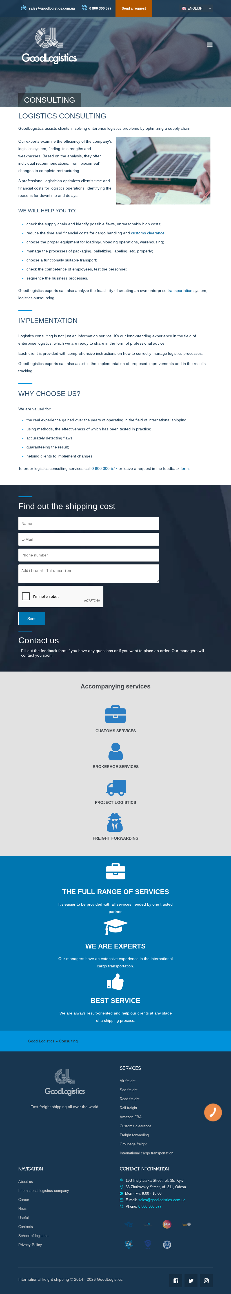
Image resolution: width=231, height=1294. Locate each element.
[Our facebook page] (175, 1280)
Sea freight (128, 1090)
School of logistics (33, 1236)
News (22, 1209)
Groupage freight (133, 1144)
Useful (23, 1218)
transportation (180, 290)
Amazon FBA (131, 1117)
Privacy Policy (30, 1245)
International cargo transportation (146, 1153)
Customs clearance (135, 1126)
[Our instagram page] (206, 1280)
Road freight (129, 1099)
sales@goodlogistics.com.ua (51, 8)
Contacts (25, 1227)
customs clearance (148, 233)
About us (25, 1181)
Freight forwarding (134, 1135)
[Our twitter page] (191, 1280)
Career (23, 1200)
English (195, 8)
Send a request (134, 8)
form (185, 468)
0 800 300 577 (100, 8)
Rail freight (128, 1108)
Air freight (128, 1081)
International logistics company (43, 1191)
